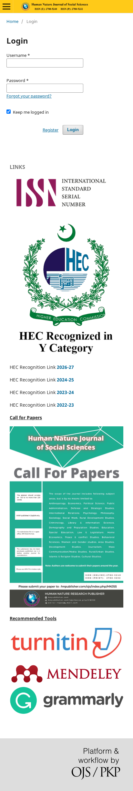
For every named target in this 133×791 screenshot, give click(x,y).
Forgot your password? (29, 96)
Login (73, 129)
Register (50, 130)
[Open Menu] (6, 6)
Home (12, 21)
